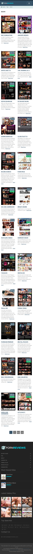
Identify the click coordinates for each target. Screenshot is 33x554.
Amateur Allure (11, 483)
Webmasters (4, 467)
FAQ (2, 455)
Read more (6, 43)
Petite (5, 529)
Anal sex (11, 527)
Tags (7, 7)
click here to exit (14, 550)
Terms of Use (4, 462)
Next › (18, 433)
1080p (12, 525)
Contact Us (4, 460)
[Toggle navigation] (29, 3)
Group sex (27, 525)
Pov (17, 527)
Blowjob (9, 486)
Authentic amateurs (25, 527)
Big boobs (5, 525)
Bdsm (11, 7)
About (2, 458)
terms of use (26, 548)
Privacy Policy (4, 464)
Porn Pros (9, 474)
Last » (22, 433)
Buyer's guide (4, 453)
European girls (19, 525)
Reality (9, 477)
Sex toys (5, 527)
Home (4, 7)
